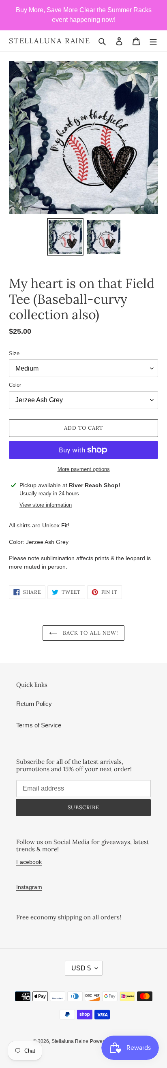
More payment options (84, 469)
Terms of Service (38, 725)
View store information (45, 505)
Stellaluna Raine (49, 40)
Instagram (29, 887)
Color (15, 385)
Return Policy (34, 703)
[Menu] (153, 41)
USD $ (81, 968)
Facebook (29, 862)
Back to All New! (89, 632)
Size (14, 353)
